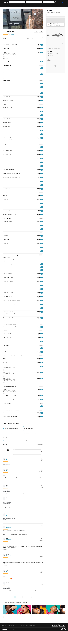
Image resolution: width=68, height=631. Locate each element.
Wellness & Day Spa (56, 4)
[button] (10, 2)
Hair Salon (4, 4)
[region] (34, 611)
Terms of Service (18, 625)
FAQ (9, 625)
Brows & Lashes (32, 4)
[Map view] (55, 22)
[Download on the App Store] (55, 625)
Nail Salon (17, 4)
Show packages (50, 14)
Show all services (5, 384)
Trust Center (23, 625)
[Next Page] (30, 597)
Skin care (24, 4)
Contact (34, 625)
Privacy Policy (13, 625)
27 (28, 596)
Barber (11, 4)
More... (64, 4)
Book (41, 44)
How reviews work (39, 444)
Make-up (47, 4)
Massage (40, 4)
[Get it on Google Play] (62, 625)
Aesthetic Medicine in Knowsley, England (15, 619)
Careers (27, 625)
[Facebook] (65, 629)
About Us (6, 625)
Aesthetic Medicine (6, 619)
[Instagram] (55, 66)
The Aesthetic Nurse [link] (24, 619)
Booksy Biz (30, 625)
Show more (5, 480)
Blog (3, 625)
